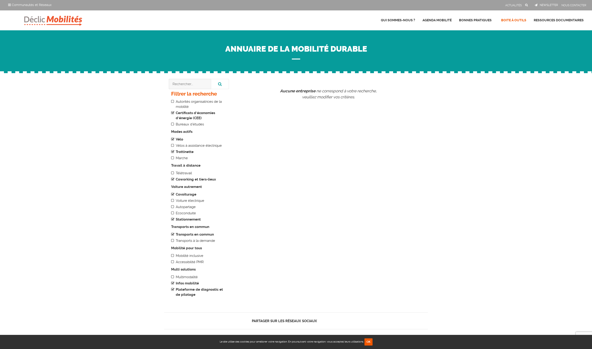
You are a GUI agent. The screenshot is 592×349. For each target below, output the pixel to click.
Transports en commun (195, 234)
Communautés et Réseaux (31, 5)
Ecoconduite (186, 213)
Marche (182, 158)
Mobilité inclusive (189, 256)
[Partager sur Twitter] (327, 321)
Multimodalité (187, 277)
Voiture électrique (190, 201)
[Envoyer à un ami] (339, 321)
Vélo (179, 139)
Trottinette (185, 152)
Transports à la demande (195, 241)
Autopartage (186, 207)
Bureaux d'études (190, 124)
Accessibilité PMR (190, 262)
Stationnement (188, 219)
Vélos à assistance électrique (199, 145)
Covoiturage (186, 194)
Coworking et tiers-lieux (196, 179)
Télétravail (184, 173)
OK (368, 341)
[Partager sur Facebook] (323, 321)
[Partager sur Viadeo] (335, 321)
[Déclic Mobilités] (53, 19)
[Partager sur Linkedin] (331, 321)
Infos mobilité (187, 283)
